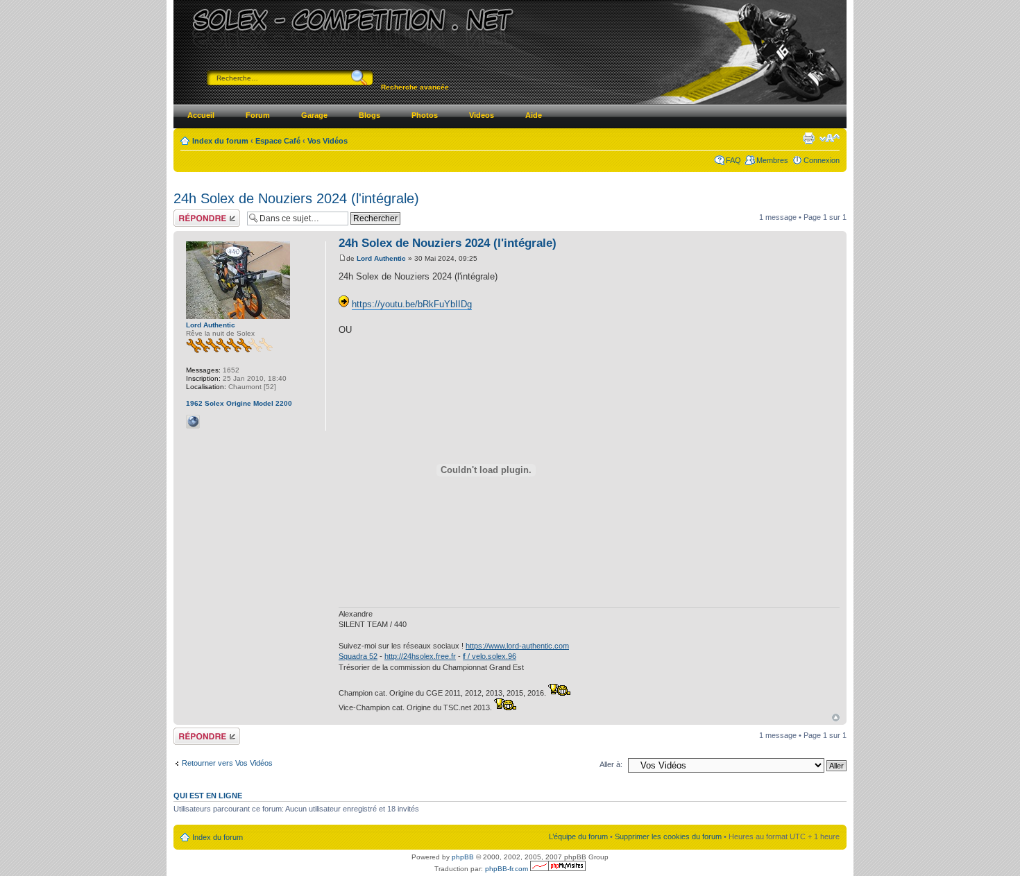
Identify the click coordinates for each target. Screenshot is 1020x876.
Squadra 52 (358, 656)
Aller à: (611, 764)
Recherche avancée (415, 87)
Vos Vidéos (327, 141)
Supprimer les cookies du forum (668, 836)
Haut (836, 717)
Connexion (822, 160)
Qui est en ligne (207, 795)
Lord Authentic (381, 258)
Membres (772, 160)
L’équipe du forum (578, 836)
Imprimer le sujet (808, 138)
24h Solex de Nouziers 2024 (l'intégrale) (296, 198)
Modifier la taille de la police (829, 138)
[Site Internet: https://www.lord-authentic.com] (193, 422)
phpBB (463, 857)
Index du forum (220, 141)
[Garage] (211, 422)
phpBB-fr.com (506, 869)
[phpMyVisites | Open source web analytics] (558, 869)
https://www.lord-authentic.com (517, 646)
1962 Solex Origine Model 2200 (239, 403)
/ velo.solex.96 (489, 656)
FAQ (733, 160)
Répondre (190, 213)
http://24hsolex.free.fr (420, 656)
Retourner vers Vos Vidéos (227, 763)
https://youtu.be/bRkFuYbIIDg (412, 304)
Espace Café (277, 141)
